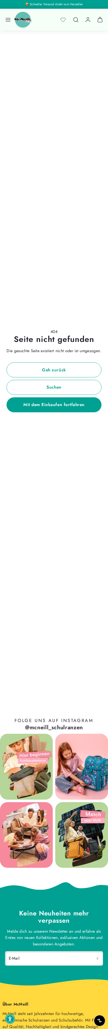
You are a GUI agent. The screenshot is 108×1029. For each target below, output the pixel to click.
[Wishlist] (63, 20)
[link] (88, 20)
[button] (8, 20)
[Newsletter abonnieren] (97, 958)
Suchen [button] (53, 387)
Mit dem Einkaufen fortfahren (53, 405)
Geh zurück (54, 370)
